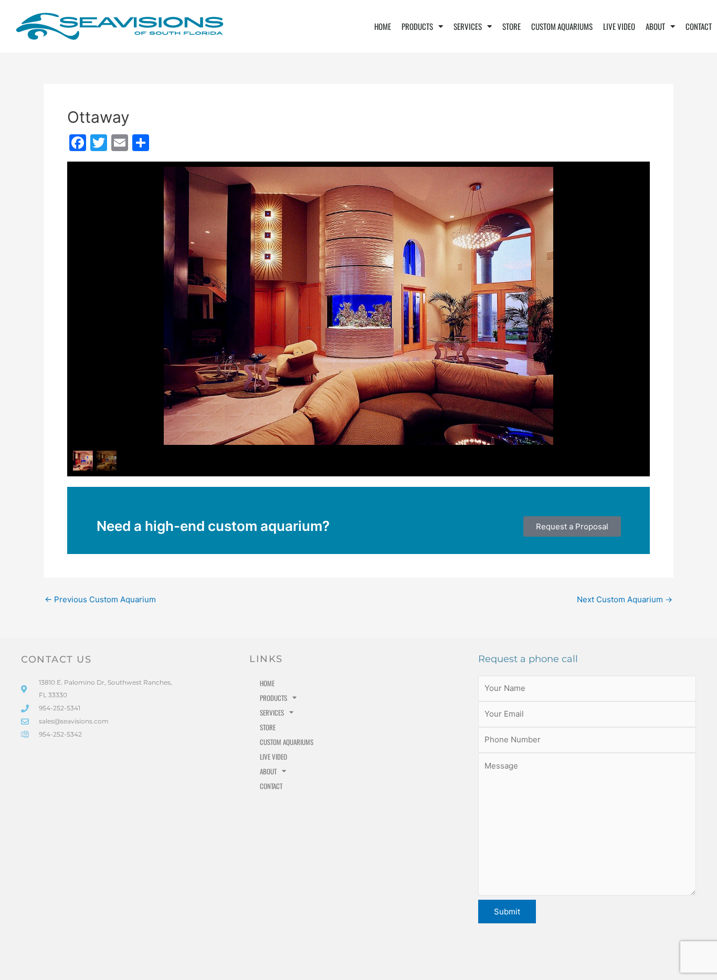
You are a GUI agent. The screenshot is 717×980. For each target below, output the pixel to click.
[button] (572, 526)
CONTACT (699, 26)
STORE (511, 26)
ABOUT (655, 26)
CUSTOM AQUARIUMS (562, 26)
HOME (382, 26)
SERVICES (468, 26)
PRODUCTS (417, 26)
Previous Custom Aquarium (100, 599)
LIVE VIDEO (619, 26)
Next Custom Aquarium (624, 599)
